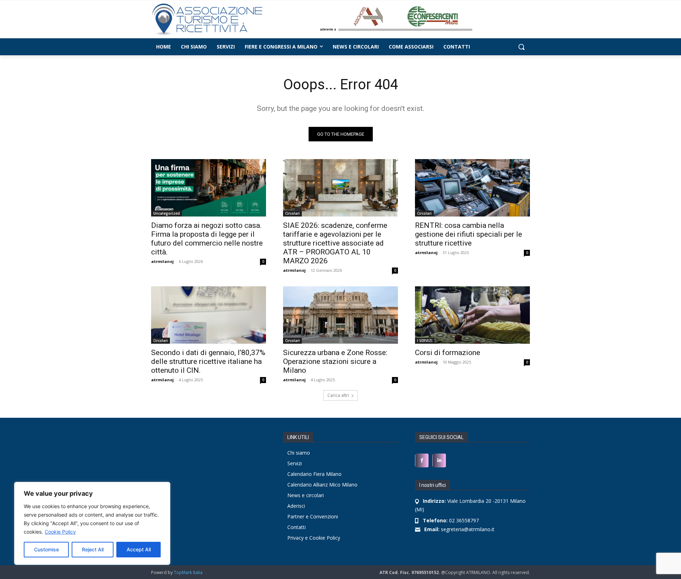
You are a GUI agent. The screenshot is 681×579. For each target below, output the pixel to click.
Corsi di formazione (447, 352)
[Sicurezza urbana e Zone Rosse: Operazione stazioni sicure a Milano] (340, 315)
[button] (521, 46)
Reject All (93, 549)
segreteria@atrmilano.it (459, 529)
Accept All (139, 549)
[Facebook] (422, 460)
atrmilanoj (162, 261)
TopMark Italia (188, 572)
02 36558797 (451, 520)
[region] (92, 523)
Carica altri (338, 395)
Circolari (292, 213)
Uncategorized (166, 213)
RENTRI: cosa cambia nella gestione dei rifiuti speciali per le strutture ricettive (468, 234)
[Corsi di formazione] (472, 315)
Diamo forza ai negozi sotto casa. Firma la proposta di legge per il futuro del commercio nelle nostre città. (207, 238)
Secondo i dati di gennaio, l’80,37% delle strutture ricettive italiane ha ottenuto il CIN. (208, 361)
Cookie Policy (60, 532)
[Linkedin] (439, 460)
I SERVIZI (424, 340)
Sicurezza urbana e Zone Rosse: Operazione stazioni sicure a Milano (335, 361)
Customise (46, 549)
